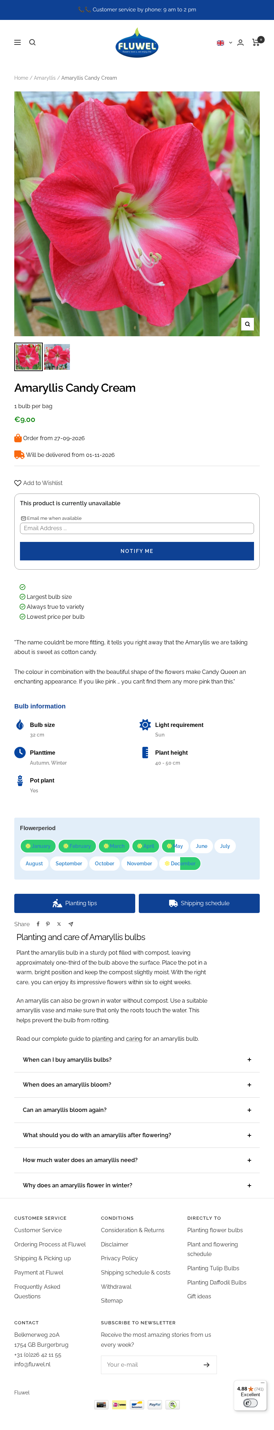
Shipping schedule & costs (136, 1272)
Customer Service (38, 1230)
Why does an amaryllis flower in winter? (77, 1185)
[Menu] (262, 1384)
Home (21, 78)
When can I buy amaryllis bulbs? (67, 1059)
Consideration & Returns (132, 1230)
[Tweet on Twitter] (59, 924)
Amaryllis (45, 78)
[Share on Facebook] (38, 924)
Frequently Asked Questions (37, 1291)
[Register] (199, 1365)
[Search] (32, 42)
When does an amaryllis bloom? (67, 1084)
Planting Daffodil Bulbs (217, 1282)
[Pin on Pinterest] (48, 924)
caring (134, 1038)
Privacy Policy (119, 1258)
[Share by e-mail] (70, 924)
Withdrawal (116, 1286)
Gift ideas (199, 1296)
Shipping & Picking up (42, 1258)
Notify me (137, 551)
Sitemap (112, 1300)
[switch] (250, 1403)
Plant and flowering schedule (212, 1249)
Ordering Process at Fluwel (50, 1244)
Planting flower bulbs (215, 1230)
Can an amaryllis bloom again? (65, 1110)
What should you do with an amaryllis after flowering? (97, 1135)
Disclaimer (114, 1244)
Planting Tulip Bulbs (213, 1268)
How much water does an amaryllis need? (80, 1160)
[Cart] (256, 42)
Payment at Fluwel (38, 1272)
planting (102, 1038)
